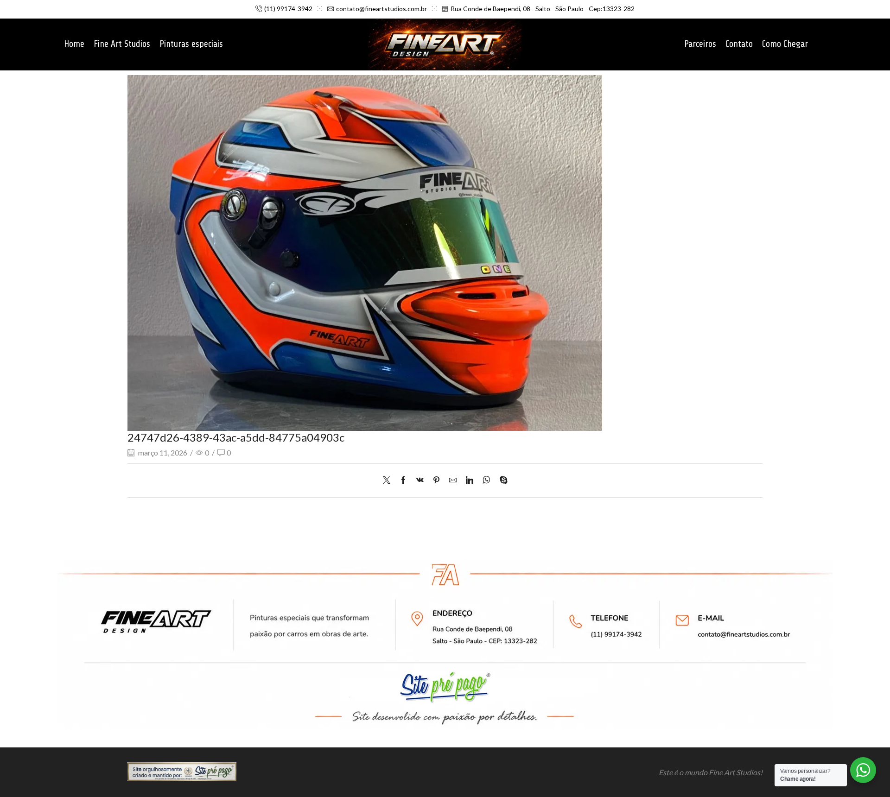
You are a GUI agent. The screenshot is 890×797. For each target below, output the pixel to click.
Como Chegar (785, 44)
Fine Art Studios (122, 44)
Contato (739, 44)
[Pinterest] (436, 480)
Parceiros (700, 44)
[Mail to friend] (453, 480)
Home (74, 44)
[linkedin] (469, 480)
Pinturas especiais (191, 44)
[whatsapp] (486, 480)
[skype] (501, 480)
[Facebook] (403, 480)
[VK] (420, 480)
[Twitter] (389, 480)
